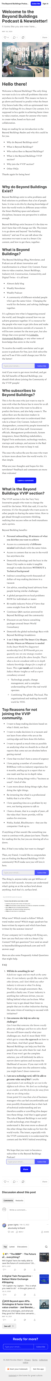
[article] (25, 1261)
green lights (13, 1224)
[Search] (46, 1246)
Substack (12, 1375)
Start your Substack (19, 1369)
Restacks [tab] (19, 1200)
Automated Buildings (12, 338)
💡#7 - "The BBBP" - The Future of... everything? (19, 1255)
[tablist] (13, 1200)
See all (7, 1326)
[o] (44, 1304)
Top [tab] (5, 1247)
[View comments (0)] (15, 1269)
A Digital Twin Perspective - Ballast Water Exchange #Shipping (17, 1279)
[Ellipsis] (48, 1224)
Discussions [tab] (22, 1247)
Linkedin (33, 335)
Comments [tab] (8, 1200)
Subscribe (36, 3)
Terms (35, 1360)
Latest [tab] (12, 1247)
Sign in (45, 3)
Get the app (38, 1369)
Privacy (27, 1360)
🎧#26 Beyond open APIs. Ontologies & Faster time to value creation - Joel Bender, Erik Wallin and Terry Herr (17, 1304)
